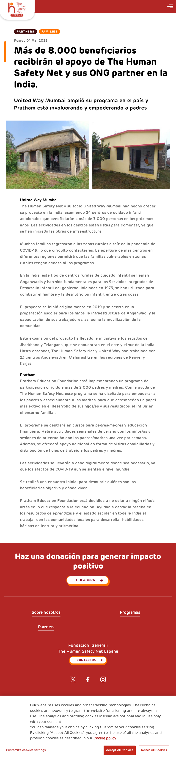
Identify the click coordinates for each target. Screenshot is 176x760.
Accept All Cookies (119, 750)
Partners (25, 31)
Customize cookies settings (26, 750)
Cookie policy (105, 738)
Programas (130, 612)
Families (50, 31)
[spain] (17, 9)
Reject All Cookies (154, 750)
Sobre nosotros (46, 612)
